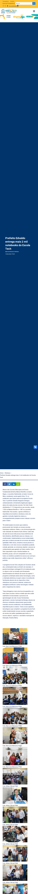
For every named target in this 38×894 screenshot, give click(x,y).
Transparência (6, 1)
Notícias (7, 473)
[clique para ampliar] (15, 644)
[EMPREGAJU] (19, 17)
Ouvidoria (12, 1)
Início (1, 473)
